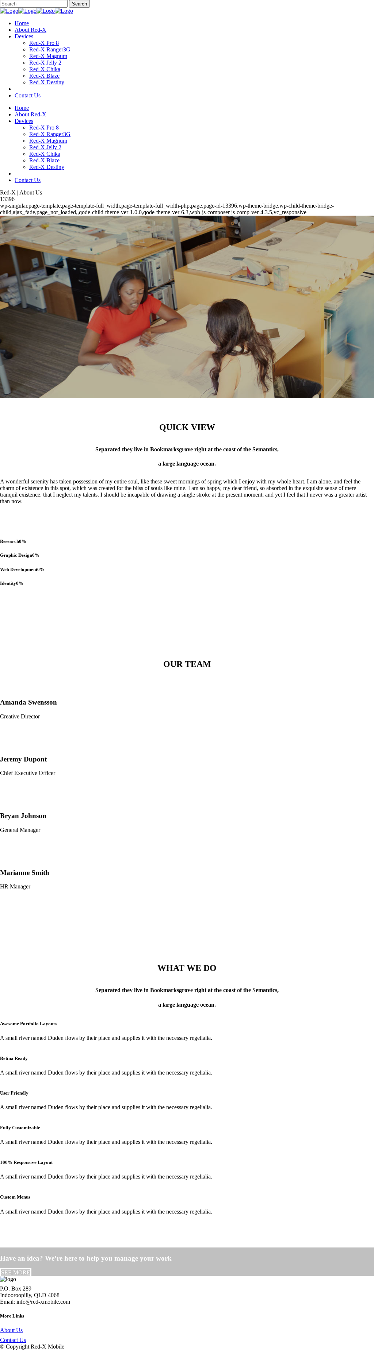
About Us (11, 1330)
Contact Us (13, 1340)
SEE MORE (15, 1272)
